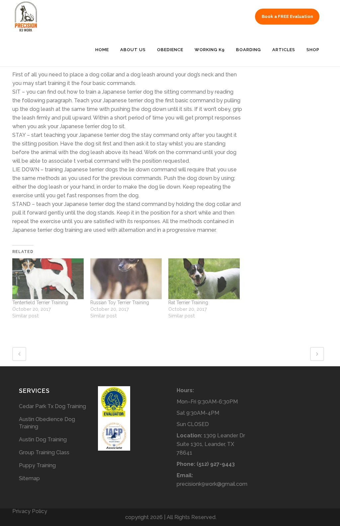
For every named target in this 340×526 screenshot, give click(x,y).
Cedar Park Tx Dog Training (52, 406)
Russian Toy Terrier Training (119, 302)
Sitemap (29, 478)
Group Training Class (44, 452)
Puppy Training (37, 465)
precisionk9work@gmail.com (212, 484)
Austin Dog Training (43, 439)
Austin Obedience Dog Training (47, 423)
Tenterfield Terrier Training (40, 302)
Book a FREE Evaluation (287, 16)
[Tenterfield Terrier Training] (48, 278)
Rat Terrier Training (188, 302)
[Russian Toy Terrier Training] (126, 278)
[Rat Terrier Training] (204, 278)
